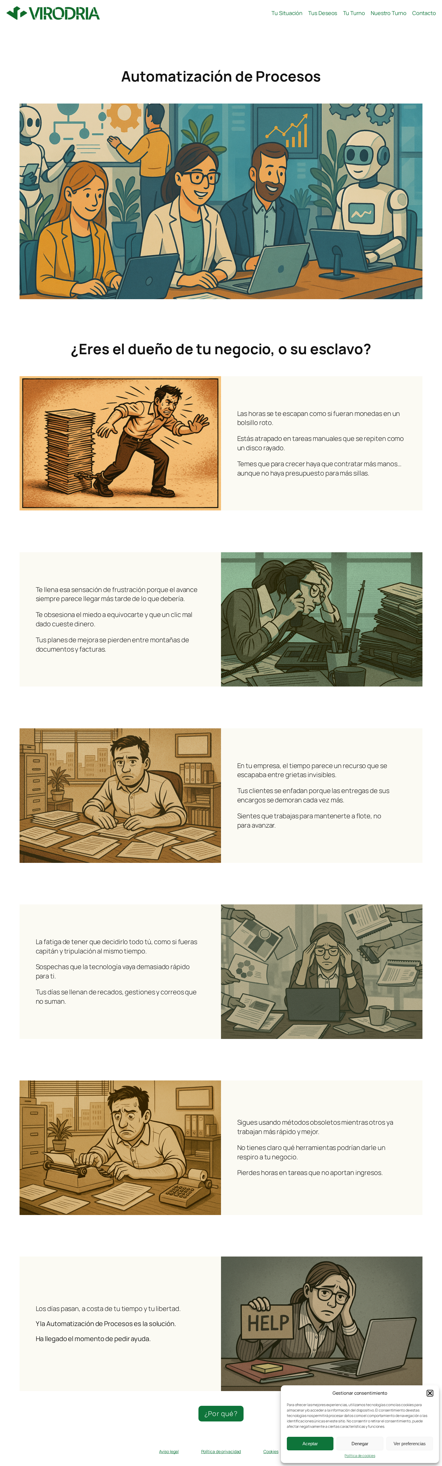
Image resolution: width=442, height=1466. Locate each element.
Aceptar (310, 1443)
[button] (430, 1393)
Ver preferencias (410, 1443)
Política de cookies (360, 1455)
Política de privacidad (221, 1451)
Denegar (359, 1443)
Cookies (270, 1451)
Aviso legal (169, 1451)
